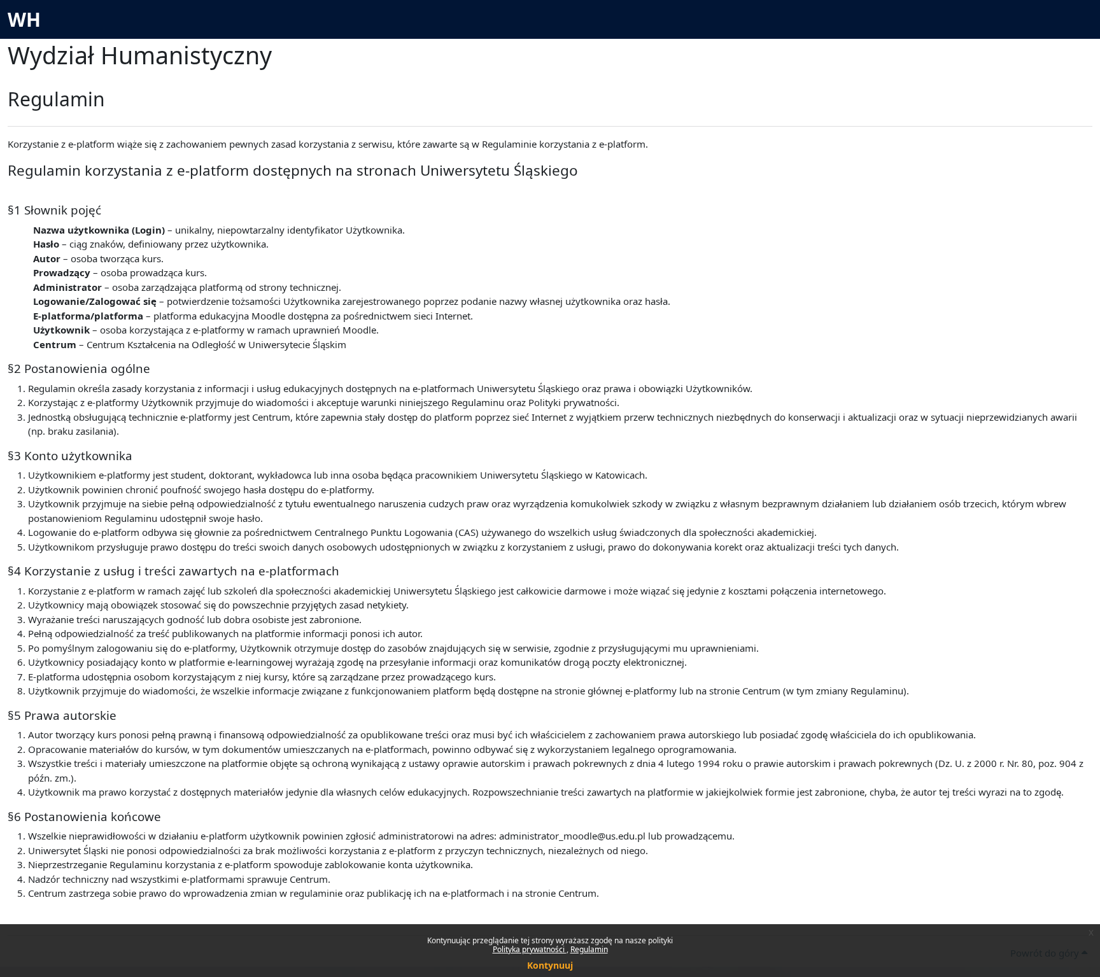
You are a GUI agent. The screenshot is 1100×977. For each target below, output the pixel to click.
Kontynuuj (550, 965)
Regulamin (589, 949)
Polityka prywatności (530, 949)
